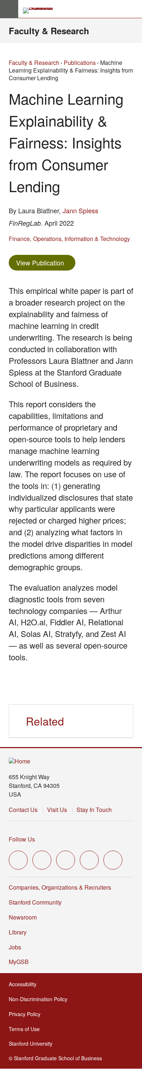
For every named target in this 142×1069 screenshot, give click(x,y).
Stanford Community (35, 902)
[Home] (19, 761)
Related (45, 721)
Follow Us (22, 839)
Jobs (15, 947)
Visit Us (57, 809)
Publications (80, 62)
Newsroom (23, 917)
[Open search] (133, 9)
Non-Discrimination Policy (40, 999)
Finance (19, 238)
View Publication (45, 262)
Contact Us (23, 809)
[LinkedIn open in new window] (112, 860)
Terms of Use (26, 1029)
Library (18, 932)
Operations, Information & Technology (81, 238)
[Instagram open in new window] (65, 860)
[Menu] (9, 9)
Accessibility (25, 984)
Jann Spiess (80, 210)
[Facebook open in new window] (41, 860)
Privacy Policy (27, 1014)
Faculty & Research (49, 30)
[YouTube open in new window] (89, 860)
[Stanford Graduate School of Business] (41, 10)
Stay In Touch (94, 809)
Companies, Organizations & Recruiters (60, 887)
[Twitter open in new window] (18, 860)
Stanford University (33, 1043)
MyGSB (21, 961)
